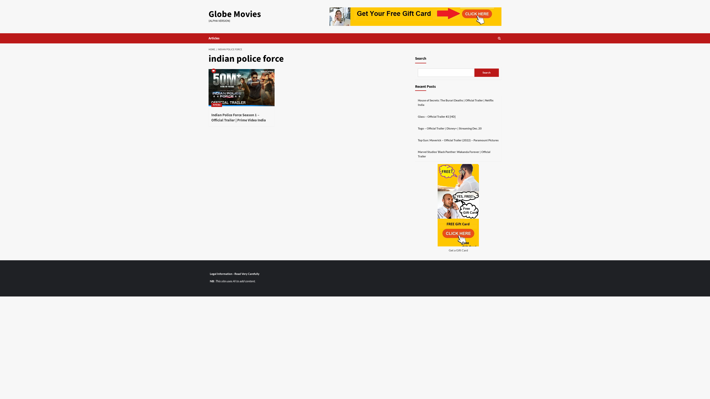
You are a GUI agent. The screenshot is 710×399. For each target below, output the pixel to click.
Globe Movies (235, 14)
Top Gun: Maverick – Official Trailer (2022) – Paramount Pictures (458, 140)
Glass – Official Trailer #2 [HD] (437, 116)
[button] (499, 38)
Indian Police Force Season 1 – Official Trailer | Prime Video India (238, 117)
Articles (214, 38)
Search (420, 58)
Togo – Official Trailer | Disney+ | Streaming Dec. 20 (450, 128)
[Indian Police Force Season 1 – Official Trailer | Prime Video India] (242, 88)
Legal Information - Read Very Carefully (234, 273)
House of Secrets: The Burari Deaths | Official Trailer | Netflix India (455, 102)
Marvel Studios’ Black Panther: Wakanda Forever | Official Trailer (454, 154)
